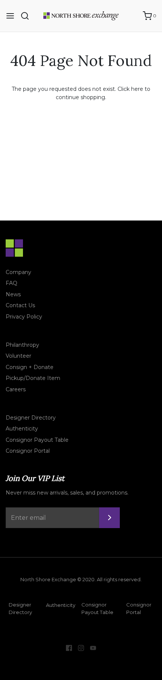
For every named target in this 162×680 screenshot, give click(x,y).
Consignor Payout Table (37, 439)
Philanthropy (22, 345)
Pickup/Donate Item (33, 378)
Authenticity (22, 428)
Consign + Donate (29, 367)
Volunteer (18, 355)
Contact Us (20, 305)
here (137, 89)
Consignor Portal (28, 450)
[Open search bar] (27, 16)
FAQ (11, 283)
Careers (16, 389)
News (13, 294)
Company (18, 272)
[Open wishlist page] (133, 16)
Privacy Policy (24, 316)
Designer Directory (31, 417)
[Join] (109, 517)
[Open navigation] (10, 16)
